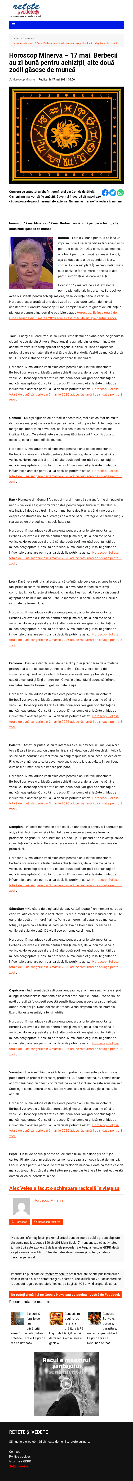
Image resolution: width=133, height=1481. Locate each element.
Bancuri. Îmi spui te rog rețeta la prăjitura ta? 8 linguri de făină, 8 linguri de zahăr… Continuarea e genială (66, 1328)
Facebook (112, 1295)
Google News (54, 1295)
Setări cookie (18, 1466)
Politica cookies (20, 1456)
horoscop (21, 1222)
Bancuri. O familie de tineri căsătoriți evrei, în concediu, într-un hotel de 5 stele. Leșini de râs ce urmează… (28, 1328)
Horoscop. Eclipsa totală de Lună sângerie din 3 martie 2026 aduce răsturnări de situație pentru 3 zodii (65, 394)
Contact (14, 1451)
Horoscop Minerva (24, 79)
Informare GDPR (20, 1461)
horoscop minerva (49, 1222)
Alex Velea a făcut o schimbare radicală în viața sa (64, 1188)
